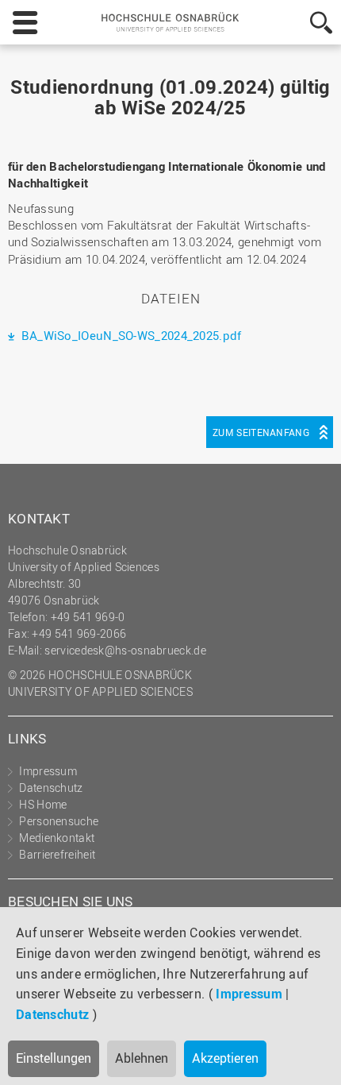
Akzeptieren (225, 1058)
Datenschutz (52, 1014)
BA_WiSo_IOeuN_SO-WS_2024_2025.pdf (129, 335)
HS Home (43, 804)
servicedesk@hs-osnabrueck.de (124, 650)
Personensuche (58, 820)
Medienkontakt (56, 837)
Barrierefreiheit (57, 854)
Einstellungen (53, 1058)
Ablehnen (141, 1058)
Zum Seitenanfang (261, 432)
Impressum (249, 993)
